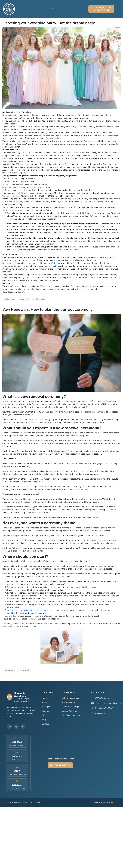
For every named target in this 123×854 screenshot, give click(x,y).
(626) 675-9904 (102, 698)
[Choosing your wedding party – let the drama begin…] (61, 68)
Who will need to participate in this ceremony (28, 610)
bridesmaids (9, 299)
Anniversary (9, 670)
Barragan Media (109, 802)
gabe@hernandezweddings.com (108, 703)
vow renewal (10, 401)
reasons (32, 193)
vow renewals (24, 670)
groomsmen (23, 299)
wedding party (39, 299)
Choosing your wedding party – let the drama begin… (50, 23)
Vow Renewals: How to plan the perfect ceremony (47, 309)
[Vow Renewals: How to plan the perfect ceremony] (61, 353)
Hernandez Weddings (50, 263)
